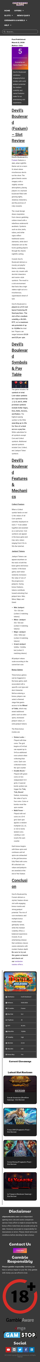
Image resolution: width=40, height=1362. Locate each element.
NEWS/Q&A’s (23, 15)
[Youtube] (8, 1349)
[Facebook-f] (26, 1349)
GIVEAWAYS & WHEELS (14, 20)
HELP (6, 25)
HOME (7, 10)
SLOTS (7, 15)
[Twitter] (20, 1349)
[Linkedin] (31, 1349)
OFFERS (17, 10)
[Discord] (14, 1349)
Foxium (14, 160)
